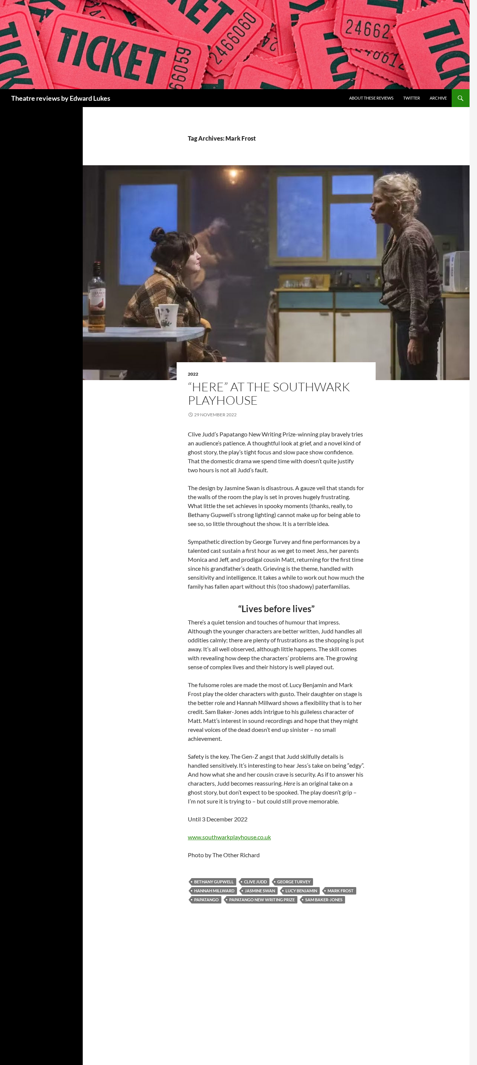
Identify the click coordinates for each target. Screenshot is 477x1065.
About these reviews (371, 97)
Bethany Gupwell (214, 881)
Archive (438, 97)
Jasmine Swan (260, 890)
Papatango (206, 899)
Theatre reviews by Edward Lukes (60, 98)
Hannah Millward (214, 890)
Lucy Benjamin (301, 890)
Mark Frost (341, 890)
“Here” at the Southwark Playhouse (269, 393)
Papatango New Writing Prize (262, 899)
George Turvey (293, 881)
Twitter (411, 97)
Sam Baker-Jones (323, 899)
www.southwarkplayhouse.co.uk (229, 836)
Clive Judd (255, 881)
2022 (193, 374)
